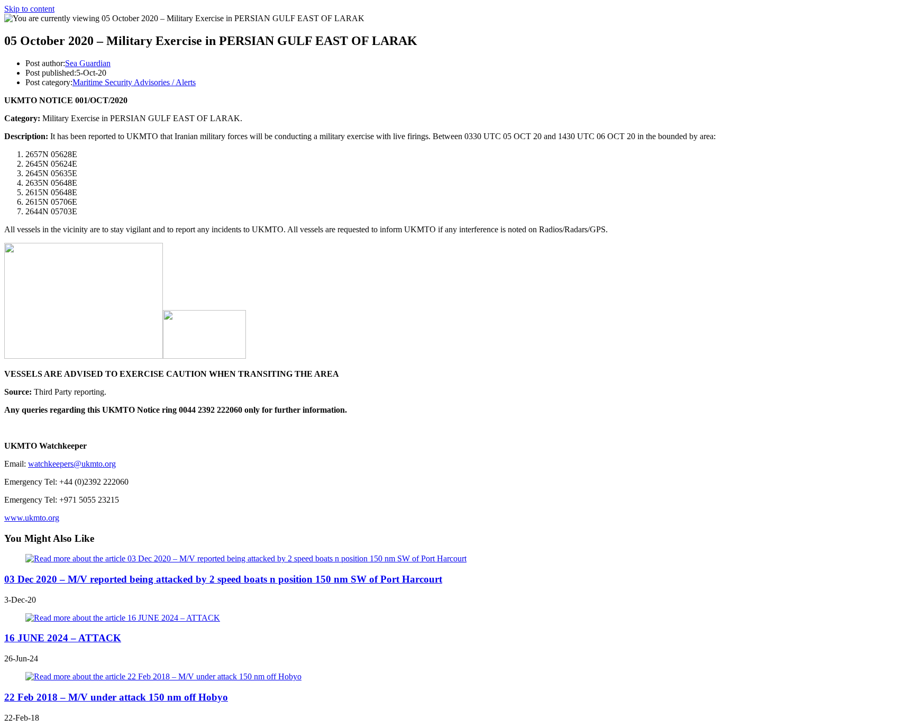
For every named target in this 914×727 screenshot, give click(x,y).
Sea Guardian (88, 63)
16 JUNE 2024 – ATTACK (62, 637)
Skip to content (29, 8)
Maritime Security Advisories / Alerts (134, 82)
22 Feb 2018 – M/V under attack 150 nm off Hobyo (116, 697)
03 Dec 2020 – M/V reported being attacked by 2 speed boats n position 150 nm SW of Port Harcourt (223, 579)
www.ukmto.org (31, 517)
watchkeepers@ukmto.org (72, 463)
